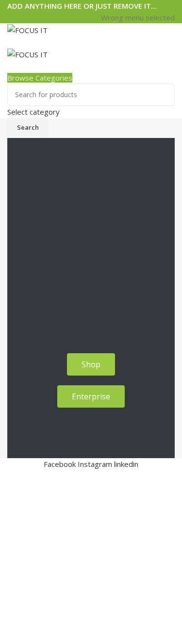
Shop (16, 42)
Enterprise (49, 42)
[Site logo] (27, 29)
